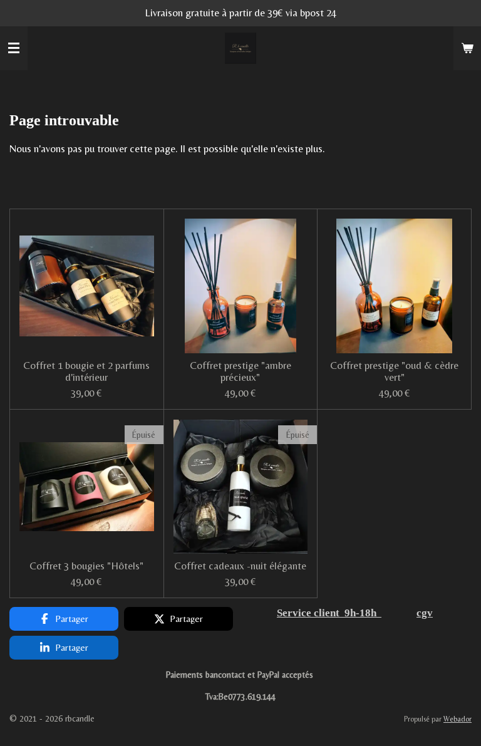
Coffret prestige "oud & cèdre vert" (394, 372)
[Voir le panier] (467, 48)
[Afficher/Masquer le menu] (14, 48)
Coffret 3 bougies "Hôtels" (86, 566)
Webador (457, 719)
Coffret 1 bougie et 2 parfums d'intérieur (86, 372)
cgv (424, 613)
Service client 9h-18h (329, 613)
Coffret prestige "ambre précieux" (240, 372)
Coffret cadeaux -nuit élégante (240, 566)
